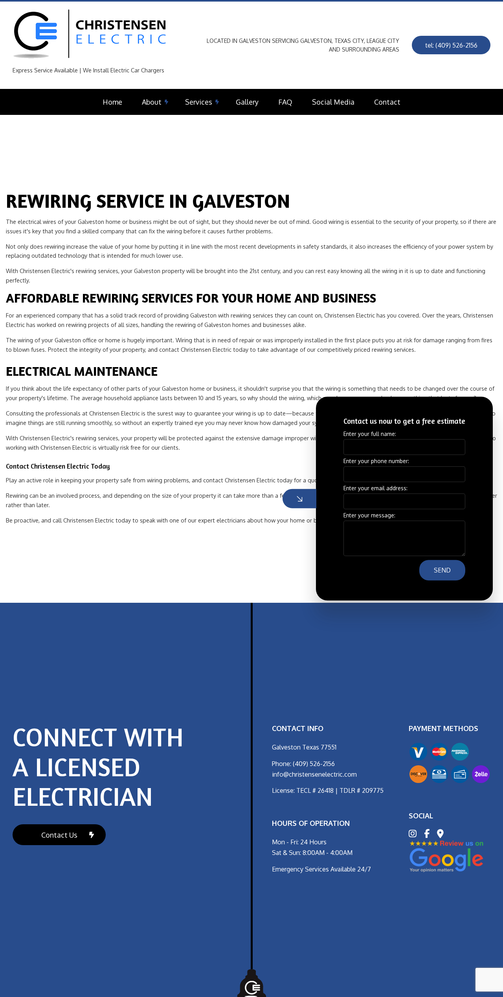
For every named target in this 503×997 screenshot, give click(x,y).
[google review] (446, 856)
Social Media (333, 102)
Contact (387, 102)
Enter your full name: (369, 433)
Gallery (247, 102)
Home (112, 102)
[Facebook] (427, 834)
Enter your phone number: (376, 461)
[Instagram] (413, 834)
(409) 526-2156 (314, 764)
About (152, 102)
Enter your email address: (375, 488)
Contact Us (59, 835)
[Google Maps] (440, 834)
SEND (442, 570)
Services (198, 102)
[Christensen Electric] (91, 34)
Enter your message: (369, 515)
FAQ (285, 102)
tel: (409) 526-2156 (451, 45)
